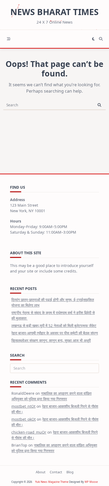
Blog (70, 472)
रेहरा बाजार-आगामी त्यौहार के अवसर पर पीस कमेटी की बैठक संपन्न (54, 332)
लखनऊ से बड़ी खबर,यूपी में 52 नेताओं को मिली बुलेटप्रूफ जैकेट (53, 325)
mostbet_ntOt (23, 406)
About (41, 472)
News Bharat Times (54, 11)
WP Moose (91, 482)
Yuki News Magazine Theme (51, 482)
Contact (56, 472)
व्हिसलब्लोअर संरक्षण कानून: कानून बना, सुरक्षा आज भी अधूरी (51, 340)
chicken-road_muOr (28, 432)
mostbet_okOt (23, 419)
